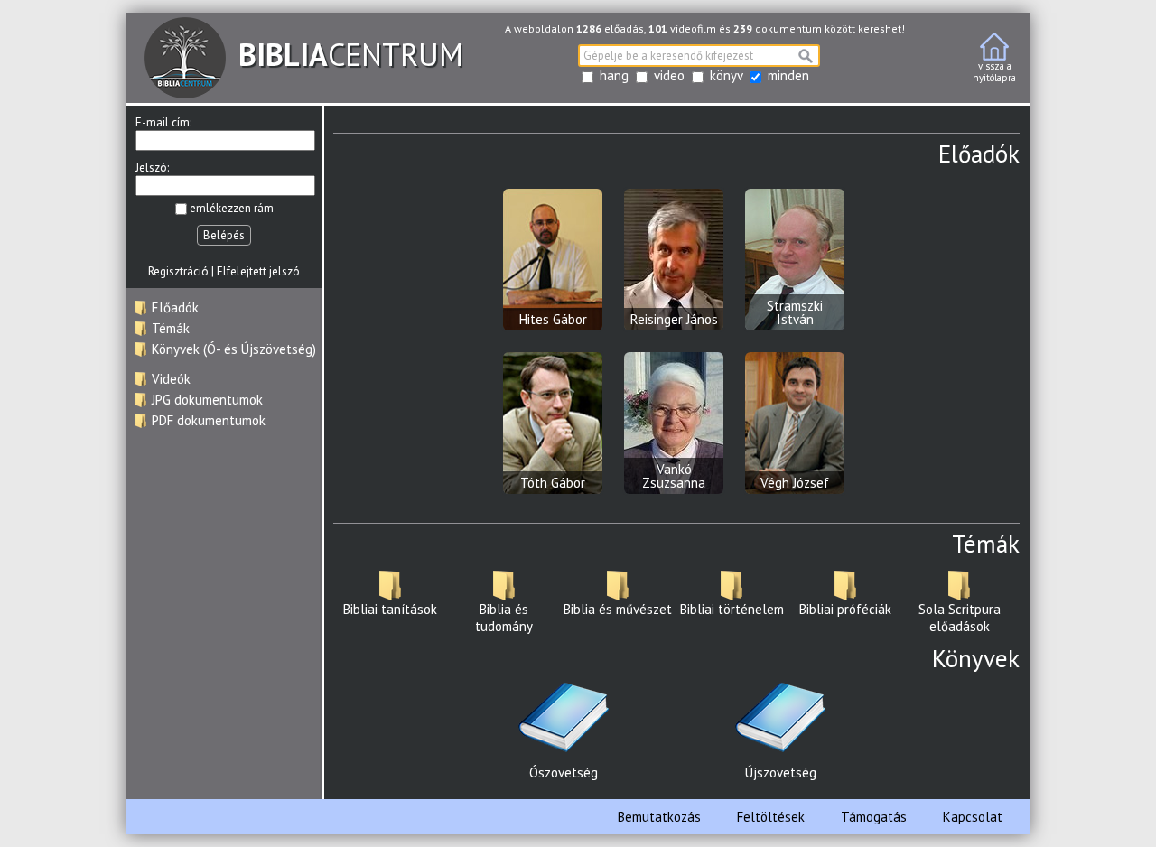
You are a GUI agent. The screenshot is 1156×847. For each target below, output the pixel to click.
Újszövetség (780, 772)
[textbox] (699, 55)
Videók (171, 378)
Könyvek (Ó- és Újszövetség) (234, 349)
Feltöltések (771, 816)
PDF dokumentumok (209, 420)
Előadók (175, 307)
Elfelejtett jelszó (258, 271)
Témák (171, 328)
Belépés (224, 235)
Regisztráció (178, 271)
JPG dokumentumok (207, 399)
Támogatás (874, 816)
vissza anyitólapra (994, 72)
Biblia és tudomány (504, 617)
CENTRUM (350, 54)
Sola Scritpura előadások (959, 617)
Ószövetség (563, 772)
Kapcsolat (972, 816)
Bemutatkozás (659, 816)
